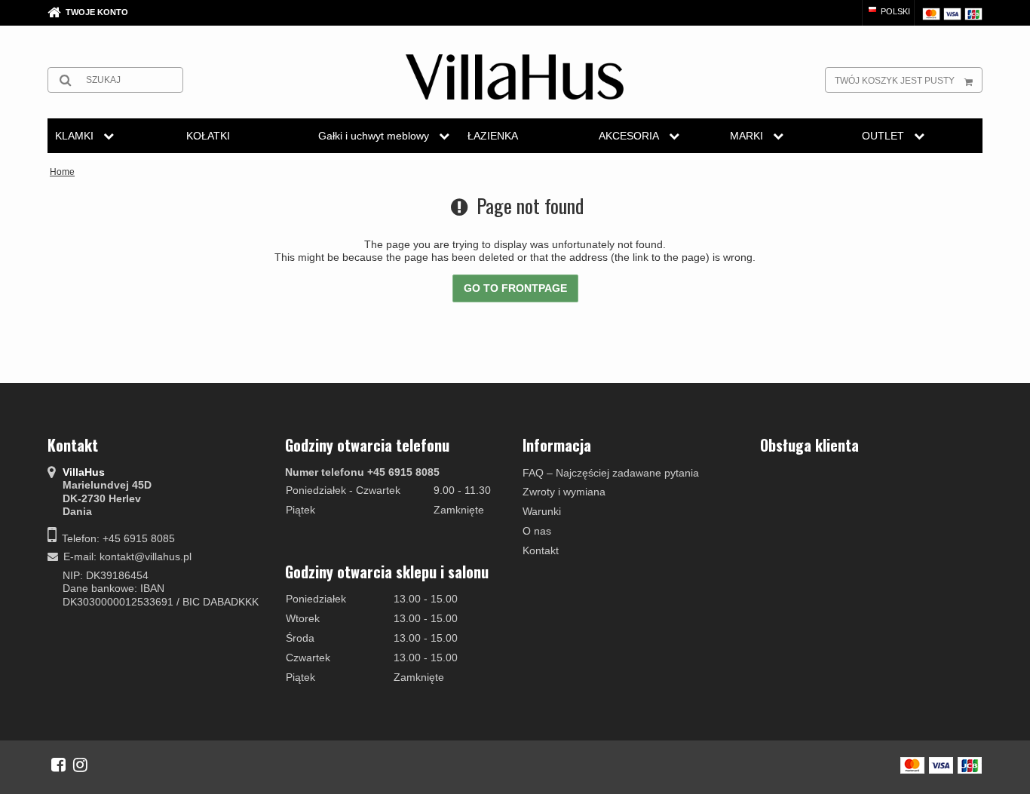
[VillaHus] (515, 77)
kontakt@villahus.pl (146, 556)
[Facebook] (58, 764)
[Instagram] (80, 764)
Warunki (542, 511)
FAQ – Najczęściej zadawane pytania (611, 473)
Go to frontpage (515, 288)
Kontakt (541, 550)
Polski (894, 11)
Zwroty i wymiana (564, 492)
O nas (537, 531)
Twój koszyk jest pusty (895, 80)
